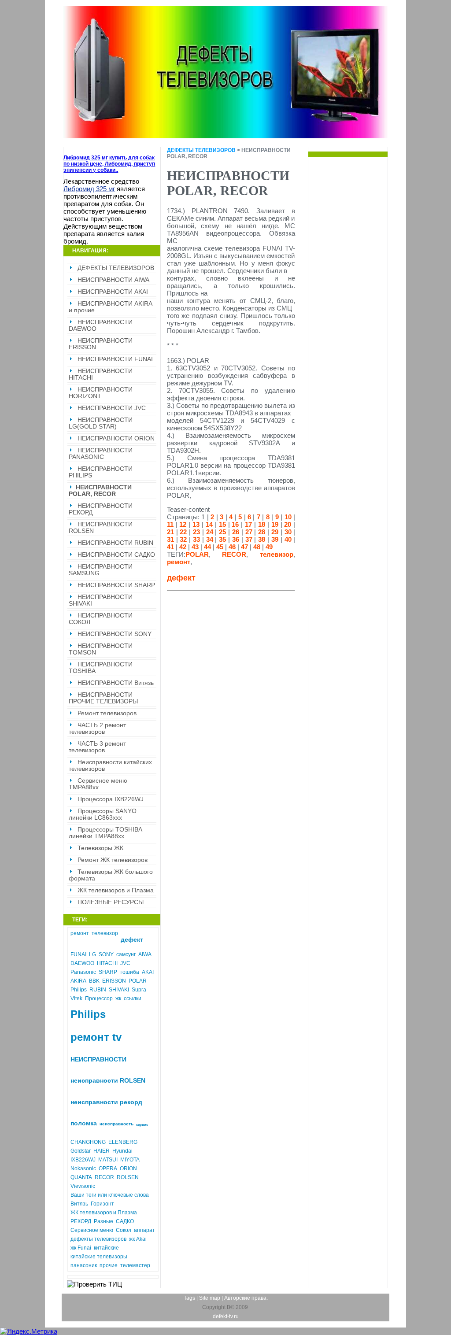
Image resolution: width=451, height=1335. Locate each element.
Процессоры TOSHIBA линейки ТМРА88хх (105, 832)
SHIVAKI (119, 990)
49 (269, 547)
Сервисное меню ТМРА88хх (98, 784)
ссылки (132, 998)
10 (288, 517)
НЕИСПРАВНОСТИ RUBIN (115, 543)
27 (248, 532)
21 (170, 532)
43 (195, 547)
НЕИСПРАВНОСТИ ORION (116, 438)
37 (248, 539)
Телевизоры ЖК (100, 848)
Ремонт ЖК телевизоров (113, 860)
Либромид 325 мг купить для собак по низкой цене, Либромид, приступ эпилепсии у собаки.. (109, 164)
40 (288, 539)
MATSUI (108, 1160)
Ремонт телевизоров (107, 713)
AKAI (148, 972)
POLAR (138, 981)
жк (118, 998)
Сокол (123, 1230)
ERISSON (114, 981)
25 (222, 532)
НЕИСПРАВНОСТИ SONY (115, 634)
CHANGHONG (88, 1142)
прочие (109, 1265)
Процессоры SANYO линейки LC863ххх (103, 814)
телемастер (135, 1265)
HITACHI (107, 963)
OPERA (108, 1168)
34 (209, 539)
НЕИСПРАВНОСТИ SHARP (116, 585)
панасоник (83, 1265)
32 (183, 539)
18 (261, 524)
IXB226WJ (83, 1160)
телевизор (105, 933)
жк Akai (138, 1239)
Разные (103, 1221)
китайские (106, 1248)
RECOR (104, 1177)
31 (170, 539)
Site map (209, 1298)
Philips (78, 990)
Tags (189, 1298)
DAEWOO (82, 963)
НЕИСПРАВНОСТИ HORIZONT (101, 392)
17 (248, 524)
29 (274, 532)
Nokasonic (83, 1168)
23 (196, 532)
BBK (94, 981)
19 (274, 524)
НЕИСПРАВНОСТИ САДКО (116, 554)
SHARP (108, 972)
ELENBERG (122, 1142)
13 (196, 524)
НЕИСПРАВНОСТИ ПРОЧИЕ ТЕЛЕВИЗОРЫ (103, 698)
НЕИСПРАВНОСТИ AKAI (113, 291)
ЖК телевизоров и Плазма (116, 890)
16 (235, 524)
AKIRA (78, 981)
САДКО (125, 1221)
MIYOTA (130, 1160)
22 (183, 532)
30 (288, 532)
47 (244, 547)
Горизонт (102, 1204)
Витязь (79, 1204)
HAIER (101, 1151)
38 (261, 539)
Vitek (76, 998)
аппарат (144, 1230)
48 (256, 547)
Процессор (99, 998)
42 (182, 547)
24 (209, 532)
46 (232, 547)
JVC (125, 963)
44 (207, 547)
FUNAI (78, 954)
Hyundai (122, 1151)
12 (182, 524)
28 (261, 532)
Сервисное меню (91, 1230)
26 (235, 532)
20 (287, 524)
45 (219, 547)
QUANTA (81, 1177)
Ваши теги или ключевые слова (109, 1195)
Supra (139, 990)
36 (235, 539)
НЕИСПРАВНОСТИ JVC (112, 408)
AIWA (145, 954)
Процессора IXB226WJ (111, 799)
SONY (106, 954)
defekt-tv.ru (226, 1316)
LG (92, 954)
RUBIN (97, 990)
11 (170, 524)
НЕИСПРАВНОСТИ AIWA (113, 280)
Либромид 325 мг (89, 188)
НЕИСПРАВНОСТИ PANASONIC (101, 453)
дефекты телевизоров (98, 1239)
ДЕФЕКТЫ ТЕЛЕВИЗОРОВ (116, 268)
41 (170, 547)
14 (209, 524)
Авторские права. (246, 1298)
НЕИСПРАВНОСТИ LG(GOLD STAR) (101, 423)
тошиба (129, 972)
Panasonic (83, 972)
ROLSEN (128, 1177)
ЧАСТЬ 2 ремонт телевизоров (97, 728)
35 (222, 539)
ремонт (79, 933)
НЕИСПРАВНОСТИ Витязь (116, 683)
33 (196, 539)
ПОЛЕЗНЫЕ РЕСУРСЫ (111, 902)
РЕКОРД (80, 1221)
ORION (128, 1168)
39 (274, 539)
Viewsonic (82, 1186)
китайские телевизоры (98, 1257)
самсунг (126, 954)
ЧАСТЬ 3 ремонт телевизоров (97, 747)
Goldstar (80, 1151)
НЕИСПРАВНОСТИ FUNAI (115, 359)
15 (222, 524)
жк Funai (80, 1248)
